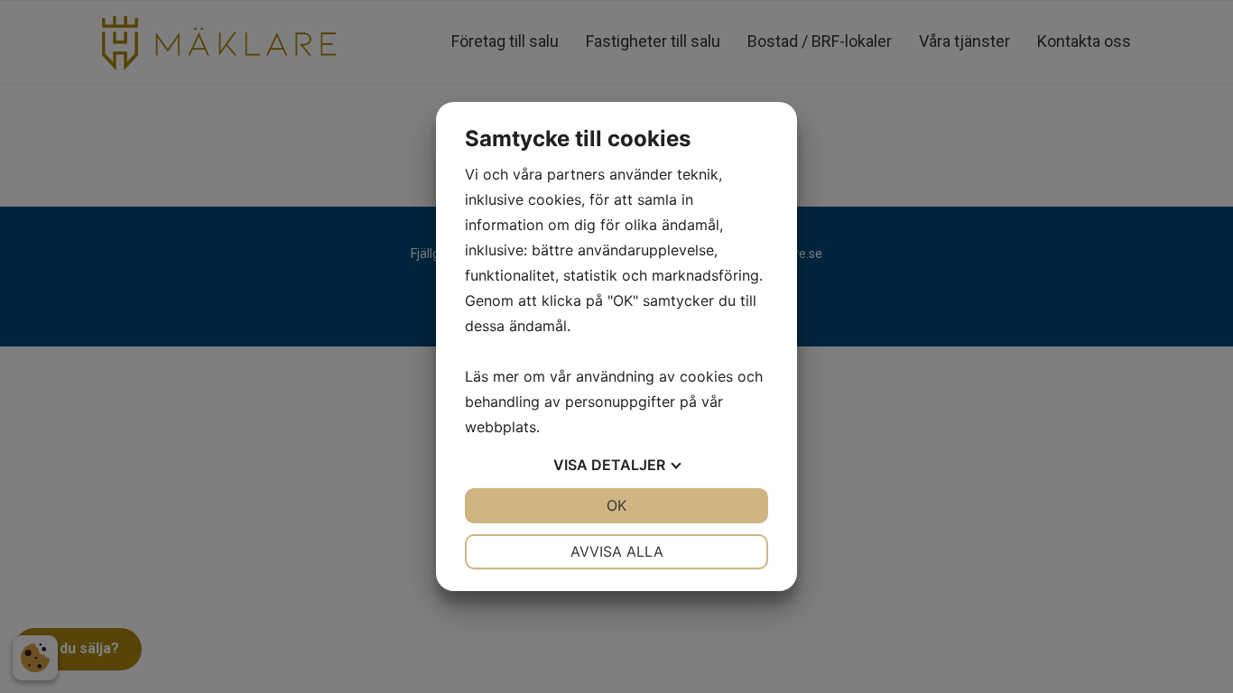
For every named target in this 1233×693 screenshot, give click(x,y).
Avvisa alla (616, 551)
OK (616, 505)
